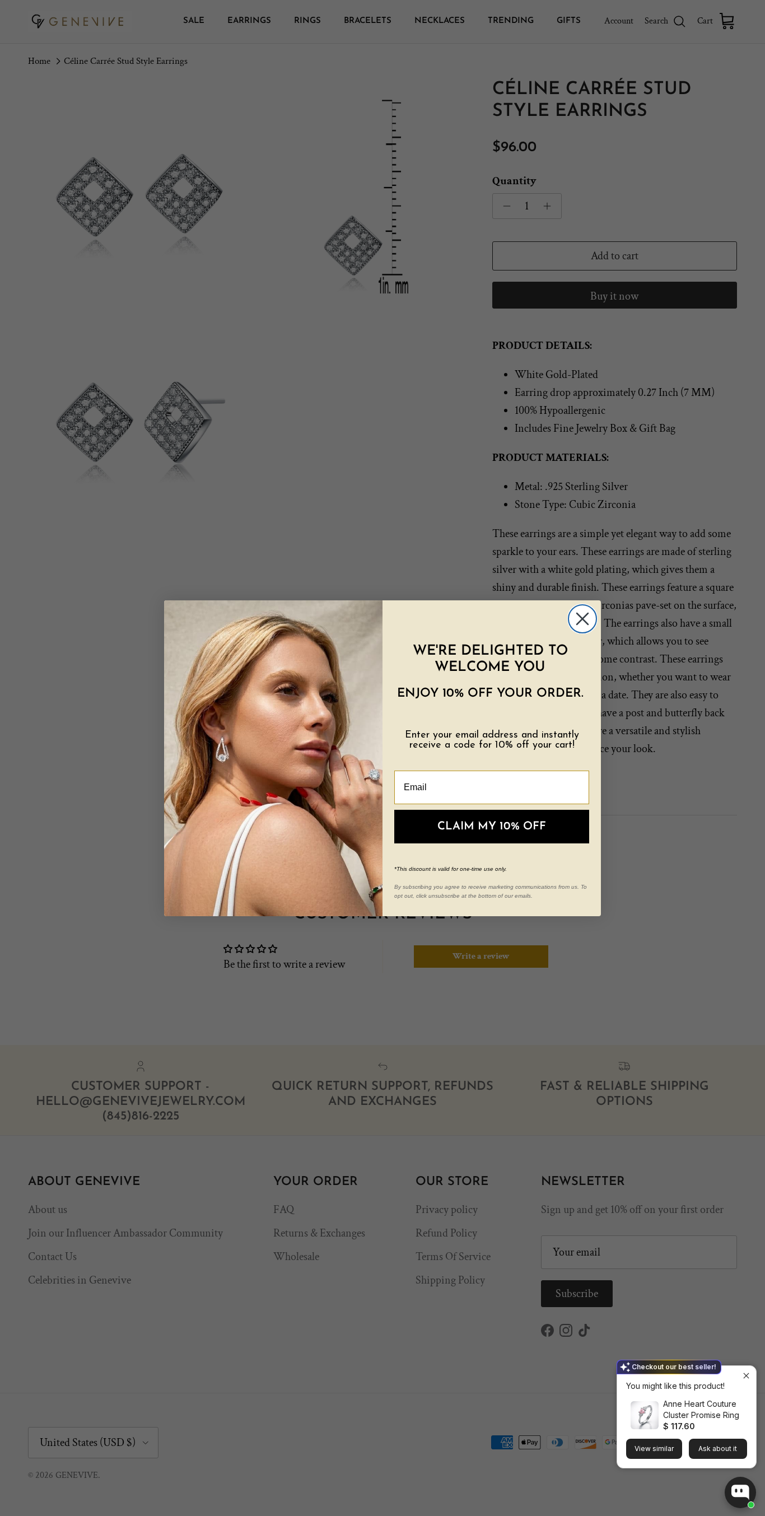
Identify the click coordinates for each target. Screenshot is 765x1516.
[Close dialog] (582, 619)
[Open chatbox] (740, 1492)
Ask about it (717, 1448)
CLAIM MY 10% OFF (491, 826)
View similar (654, 1448)
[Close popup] (746, 1375)
